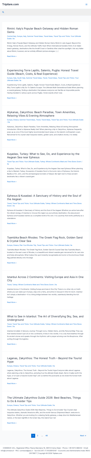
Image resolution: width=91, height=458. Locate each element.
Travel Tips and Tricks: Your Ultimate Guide (67, 120)
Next (83, 436)
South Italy (21, 78)
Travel (45, 78)
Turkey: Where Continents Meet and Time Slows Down (60, 162)
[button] (3, 12)
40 (47, 436)
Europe (19, 36)
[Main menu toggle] (86, 4)
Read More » (12, 56)
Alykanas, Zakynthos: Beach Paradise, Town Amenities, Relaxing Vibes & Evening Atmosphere (41, 114)
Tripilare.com (10, 4)
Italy (24, 36)
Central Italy (11, 36)
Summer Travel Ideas (35, 36)
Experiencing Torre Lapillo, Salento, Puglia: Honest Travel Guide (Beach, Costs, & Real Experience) (42, 72)
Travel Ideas (48, 36)
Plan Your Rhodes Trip (28, 245)
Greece (16, 120)
